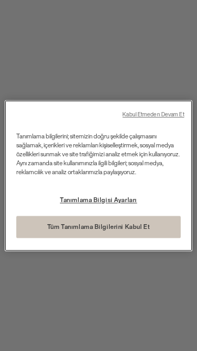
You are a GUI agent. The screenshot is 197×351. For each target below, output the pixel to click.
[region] (98, 175)
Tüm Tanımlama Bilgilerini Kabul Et (98, 226)
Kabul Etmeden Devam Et (153, 114)
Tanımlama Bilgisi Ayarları (98, 199)
